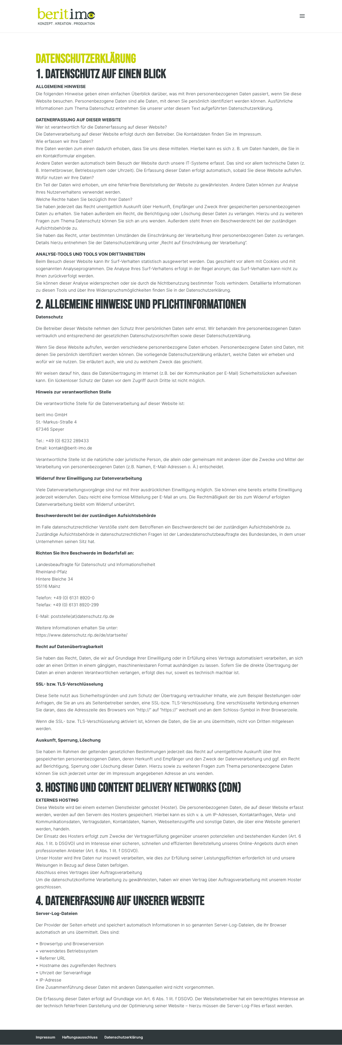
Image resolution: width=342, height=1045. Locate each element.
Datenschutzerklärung (123, 1037)
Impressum (45, 1037)
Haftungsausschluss (80, 1037)
